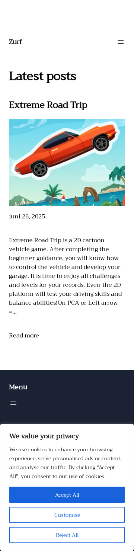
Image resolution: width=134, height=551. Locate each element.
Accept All (67, 494)
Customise (67, 514)
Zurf (15, 42)
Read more (24, 335)
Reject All (67, 535)
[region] (67, 487)
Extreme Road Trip (48, 105)
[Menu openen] (120, 42)
